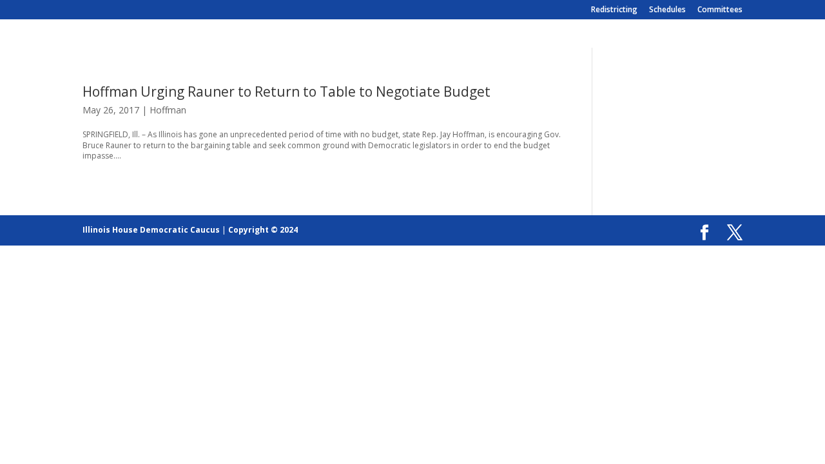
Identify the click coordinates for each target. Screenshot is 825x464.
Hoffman (168, 110)
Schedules (667, 10)
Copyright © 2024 (263, 229)
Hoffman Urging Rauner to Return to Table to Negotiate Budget (286, 91)
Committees (719, 10)
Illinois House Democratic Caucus (151, 229)
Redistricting (614, 10)
